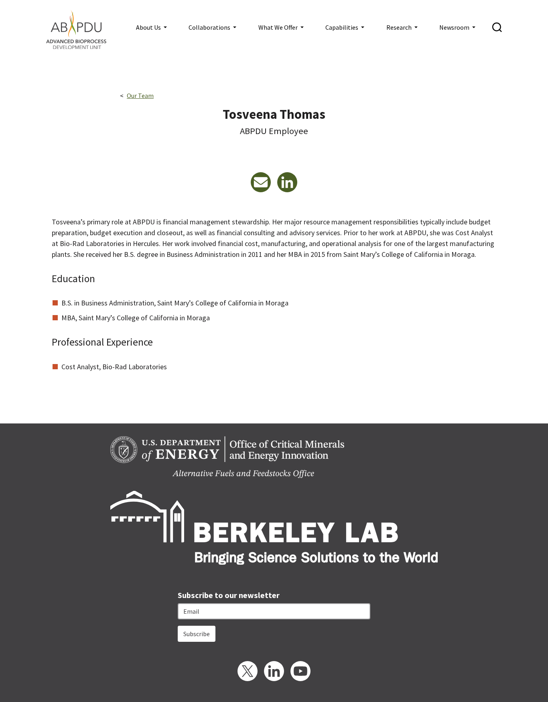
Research (399, 27)
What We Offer (278, 27)
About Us (149, 27)
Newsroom (455, 27)
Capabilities (342, 27)
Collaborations (210, 27)
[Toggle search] (497, 27)
